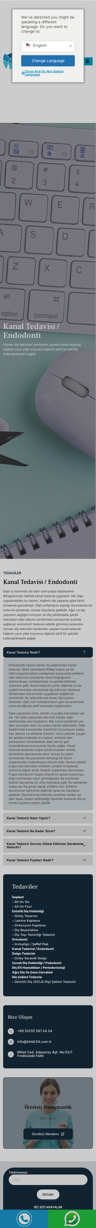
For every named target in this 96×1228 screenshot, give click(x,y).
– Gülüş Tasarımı (25, 916)
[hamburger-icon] (87, 61)
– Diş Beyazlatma (25, 930)
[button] (48, 652)
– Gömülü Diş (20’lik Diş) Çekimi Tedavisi (44, 982)
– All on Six (20, 902)
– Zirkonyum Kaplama (29, 925)
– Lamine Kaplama (26, 920)
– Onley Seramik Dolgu (29, 958)
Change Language (48, 60)
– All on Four (22, 906)
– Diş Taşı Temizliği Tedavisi (33, 935)
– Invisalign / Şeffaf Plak (30, 944)
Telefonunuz (19, 1172)
